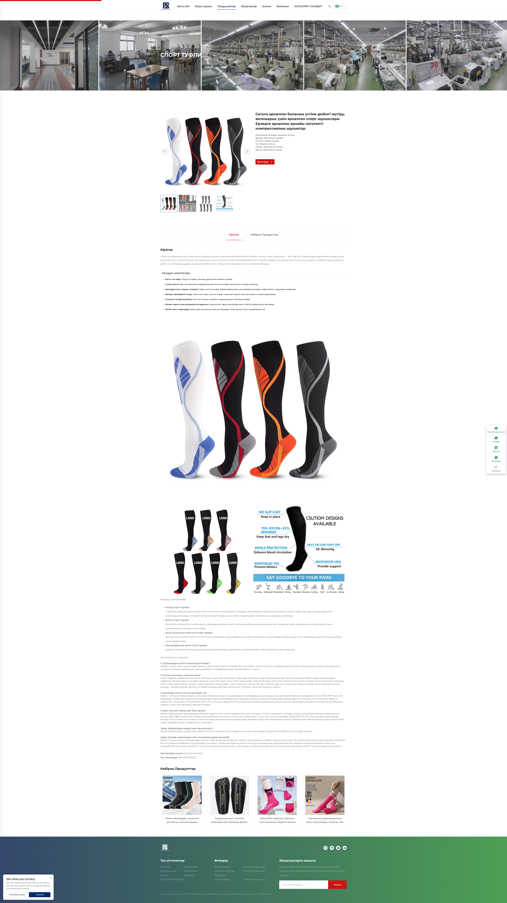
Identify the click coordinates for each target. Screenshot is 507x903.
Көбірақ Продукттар (264, 234)
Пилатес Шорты (223, 879)
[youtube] (338, 848)
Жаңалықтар (249, 6)
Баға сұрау (262, 162)
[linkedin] (344, 848)
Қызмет (266, 6)
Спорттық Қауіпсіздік (254, 879)
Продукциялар (226, 6)
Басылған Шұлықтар (254, 867)
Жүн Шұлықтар (222, 867)
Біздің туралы (203, 6)
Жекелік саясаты (264, 894)
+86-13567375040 (187, 757)
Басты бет (183, 6)
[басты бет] (166, 6)
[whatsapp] (325, 848)
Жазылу (337, 885)
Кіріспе (234, 234)
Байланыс (283, 6)
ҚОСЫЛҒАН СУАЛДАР (308, 6)
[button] (164, 151)
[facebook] (332, 848)
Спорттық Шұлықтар (254, 871)
